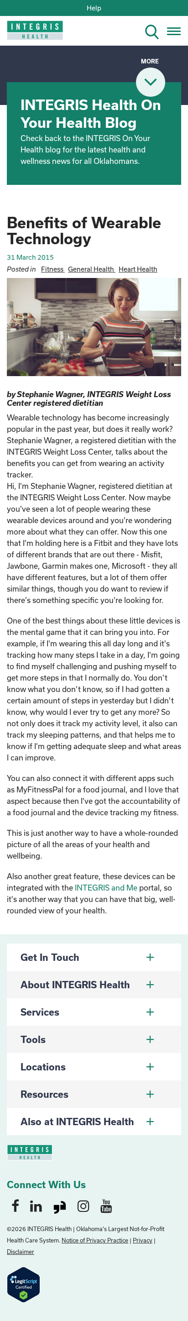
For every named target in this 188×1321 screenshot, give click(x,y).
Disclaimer (20, 1251)
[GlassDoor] (60, 1205)
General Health (91, 269)
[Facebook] (15, 1205)
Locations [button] (43, 1066)
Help (94, 8)
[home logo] (28, 33)
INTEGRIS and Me (106, 887)
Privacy (142, 1240)
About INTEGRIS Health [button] (75, 984)
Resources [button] (44, 1094)
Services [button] (40, 1011)
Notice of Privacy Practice (95, 1240)
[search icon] (156, 30)
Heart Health (138, 269)
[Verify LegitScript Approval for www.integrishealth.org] (23, 1283)
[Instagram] (83, 1205)
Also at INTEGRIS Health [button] (77, 1121)
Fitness (53, 269)
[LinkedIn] (36, 1205)
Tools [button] (33, 1039)
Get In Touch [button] (50, 957)
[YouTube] (106, 1205)
